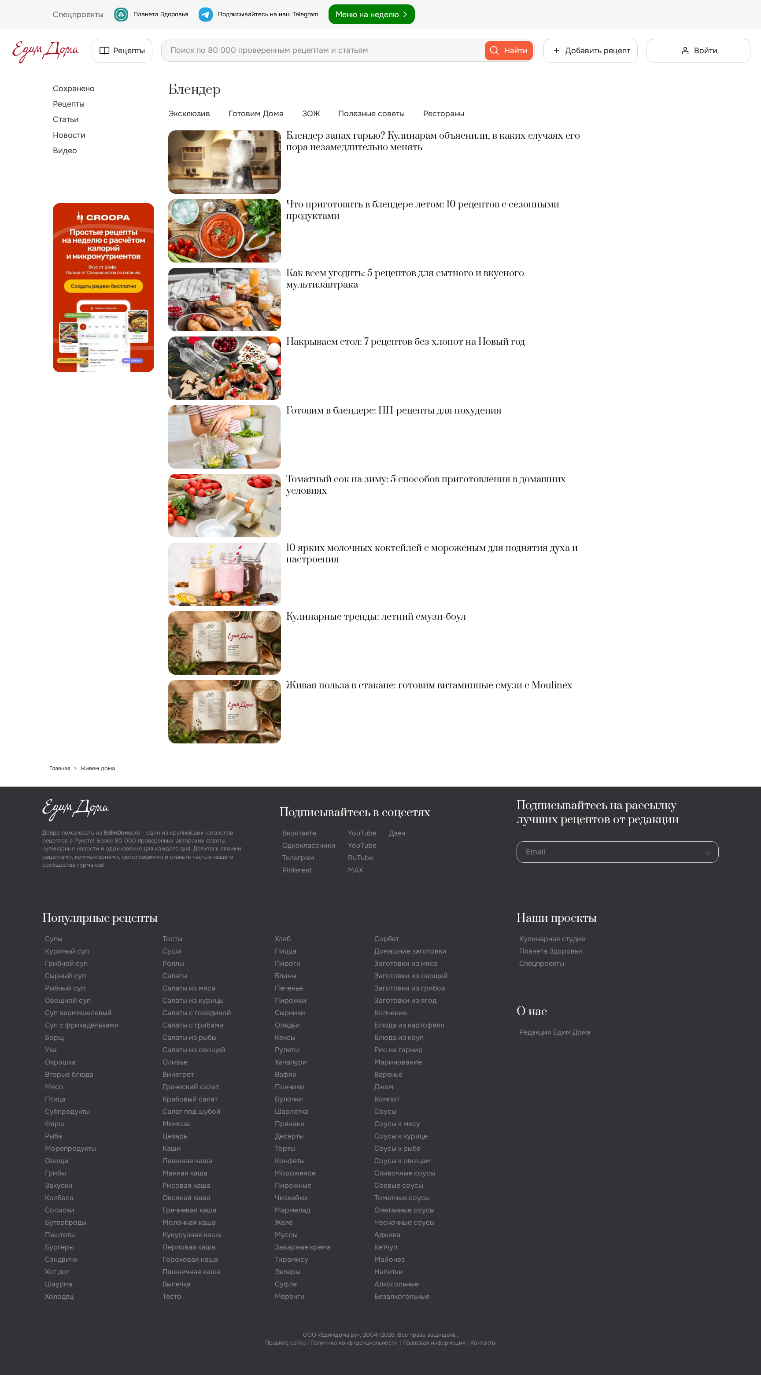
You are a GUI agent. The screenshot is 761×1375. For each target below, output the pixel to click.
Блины (285, 975)
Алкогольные (396, 1284)
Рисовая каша (187, 1185)
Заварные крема (303, 1247)
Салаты (175, 975)
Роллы (173, 963)
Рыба (53, 1136)
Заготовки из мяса (406, 963)
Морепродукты (70, 1148)
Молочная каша (189, 1222)
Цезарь (175, 1136)
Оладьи (287, 1025)
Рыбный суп (65, 988)
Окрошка (60, 1062)
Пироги (288, 963)
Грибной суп (66, 963)
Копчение (390, 1012)
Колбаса (59, 1197)
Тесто (172, 1296)
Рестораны (443, 113)
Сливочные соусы (404, 1173)
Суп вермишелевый (78, 1012)
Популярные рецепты (100, 918)
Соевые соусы (398, 1185)
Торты (285, 1148)
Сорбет (386, 938)
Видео (65, 150)
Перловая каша (189, 1247)
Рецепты (69, 104)
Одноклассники (309, 845)
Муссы (286, 1234)
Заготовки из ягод (405, 1000)
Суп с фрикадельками (82, 1025)
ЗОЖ (311, 113)
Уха (51, 1049)
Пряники (290, 1123)
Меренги (290, 1296)
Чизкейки (291, 1197)
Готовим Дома (256, 113)
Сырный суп (65, 975)
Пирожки (291, 1000)
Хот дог (57, 1271)
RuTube (360, 857)
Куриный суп (67, 951)
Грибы (55, 1173)
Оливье (175, 1062)
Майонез (389, 1259)
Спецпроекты (541, 963)
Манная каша (185, 1173)
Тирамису (291, 1259)
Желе (284, 1222)
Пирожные (293, 1185)
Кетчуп (385, 1247)
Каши (172, 1148)
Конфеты (290, 1160)
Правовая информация (434, 1342)
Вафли (286, 1074)
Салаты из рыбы (190, 1037)
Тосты (172, 938)
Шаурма (59, 1284)
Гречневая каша (190, 1210)
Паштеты (60, 1234)
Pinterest (297, 870)
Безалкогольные (402, 1296)
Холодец (59, 1296)
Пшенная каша (187, 1160)
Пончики (289, 1086)
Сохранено (74, 88)
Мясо (54, 1086)
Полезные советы (371, 113)
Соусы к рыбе (397, 1148)
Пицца (285, 951)
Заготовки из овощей (411, 975)
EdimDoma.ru (122, 832)
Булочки (289, 1099)
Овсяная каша (187, 1197)
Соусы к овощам (402, 1160)
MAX (355, 870)
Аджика (387, 1234)
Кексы (285, 1037)
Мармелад (292, 1210)
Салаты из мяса (189, 988)
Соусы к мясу (397, 1123)
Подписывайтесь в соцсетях (355, 813)
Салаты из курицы (193, 1000)
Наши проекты (557, 918)
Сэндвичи (61, 1259)
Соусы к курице (401, 1136)
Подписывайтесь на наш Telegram (268, 14)
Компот (386, 1099)
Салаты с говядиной (197, 1012)
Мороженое (295, 1173)
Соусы (385, 1111)
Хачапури (291, 1062)
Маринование (398, 1062)
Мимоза (176, 1123)
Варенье (388, 1074)
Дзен (397, 833)
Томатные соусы (402, 1197)
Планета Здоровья (160, 14)
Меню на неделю (367, 14)
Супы (54, 938)
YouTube (362, 833)
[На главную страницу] (46, 50)
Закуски (59, 1185)
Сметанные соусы (404, 1210)
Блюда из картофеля (409, 1025)
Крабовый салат (190, 1099)
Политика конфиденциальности (354, 1342)
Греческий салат (191, 1086)
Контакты (483, 1342)
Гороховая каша (190, 1259)
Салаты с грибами (193, 1025)
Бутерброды (65, 1222)
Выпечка (177, 1284)
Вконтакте (299, 833)
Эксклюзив (189, 113)
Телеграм (298, 857)
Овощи (57, 1160)
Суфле (286, 1284)
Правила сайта (285, 1342)
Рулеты (287, 1049)
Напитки (388, 1271)
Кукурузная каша (192, 1234)
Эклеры (287, 1271)
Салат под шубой (192, 1111)
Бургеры (59, 1247)
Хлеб (283, 938)
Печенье (289, 988)
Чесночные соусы (404, 1222)
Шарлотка (292, 1111)
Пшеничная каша (191, 1271)
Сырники (290, 1012)
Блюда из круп (399, 1037)
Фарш (55, 1123)
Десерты (289, 1136)
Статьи (66, 119)
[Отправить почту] (707, 852)
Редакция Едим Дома (555, 1032)
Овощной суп (68, 1000)
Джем (383, 1086)
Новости (69, 135)
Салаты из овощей (194, 1049)
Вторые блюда (69, 1074)
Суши (172, 951)
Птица (55, 1099)
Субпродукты (67, 1111)
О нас (532, 1012)
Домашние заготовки (410, 951)
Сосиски (59, 1210)
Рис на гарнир (398, 1049)
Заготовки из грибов (409, 988)
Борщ (54, 1037)
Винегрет (178, 1074)
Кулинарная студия (552, 938)
